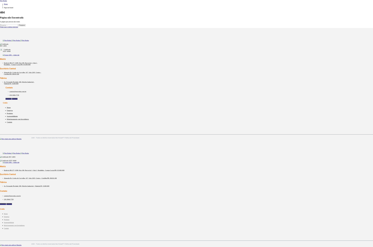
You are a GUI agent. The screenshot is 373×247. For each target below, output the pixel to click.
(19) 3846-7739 (14, 95)
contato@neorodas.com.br (17, 91)
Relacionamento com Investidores (18, 119)
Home (6, 4)
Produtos (10, 113)
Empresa (10, 110)
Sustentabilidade (12, 116)
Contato (9, 122)
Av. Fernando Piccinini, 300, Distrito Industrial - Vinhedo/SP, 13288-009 (26, 186)
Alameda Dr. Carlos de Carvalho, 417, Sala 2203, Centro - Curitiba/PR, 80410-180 (30, 178)
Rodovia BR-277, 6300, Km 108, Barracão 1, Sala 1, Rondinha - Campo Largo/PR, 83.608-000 (20, 63)
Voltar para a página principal (9, 27)
